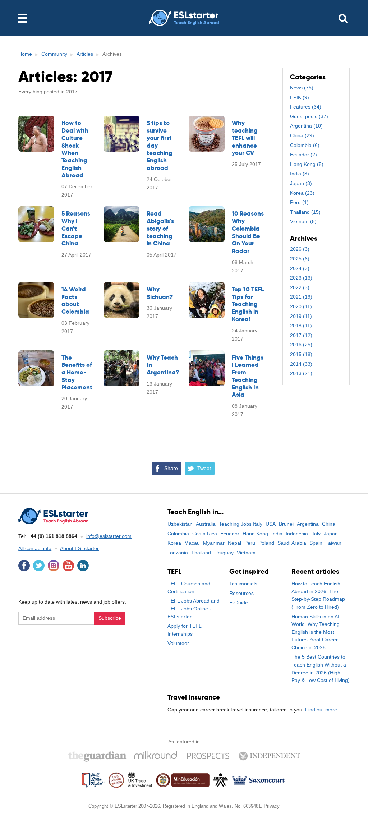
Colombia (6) (304, 145)
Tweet (204, 468)
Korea (174, 543)
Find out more (321, 710)
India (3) (299, 173)
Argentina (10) (306, 126)
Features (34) (305, 107)
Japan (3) (301, 183)
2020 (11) (301, 306)
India (276, 533)
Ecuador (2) (303, 154)
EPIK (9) (299, 97)
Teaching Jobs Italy (240, 524)
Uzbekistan (180, 524)
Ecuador (229, 533)
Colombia (178, 533)
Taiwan (333, 543)
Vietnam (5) (303, 221)
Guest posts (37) (309, 116)
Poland (266, 543)
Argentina (308, 524)
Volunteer (178, 643)
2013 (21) (301, 373)
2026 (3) (299, 249)
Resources (241, 593)
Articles (85, 54)
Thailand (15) (305, 212)
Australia (206, 524)
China (328, 524)
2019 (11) (301, 316)
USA (271, 524)
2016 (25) (301, 344)
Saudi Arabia (291, 543)
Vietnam (246, 552)
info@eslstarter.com (109, 536)
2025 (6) (299, 259)
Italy (316, 533)
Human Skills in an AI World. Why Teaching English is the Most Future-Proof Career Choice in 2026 (315, 632)
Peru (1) (299, 202)
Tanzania (177, 552)
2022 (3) (299, 287)
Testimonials (243, 583)
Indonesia (297, 533)
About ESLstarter (79, 548)
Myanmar (214, 543)
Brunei (286, 524)
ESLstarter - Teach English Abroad (184, 18)
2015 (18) (301, 354)
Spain (315, 543)
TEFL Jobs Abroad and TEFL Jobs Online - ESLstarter (193, 608)
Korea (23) (302, 193)
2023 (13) (301, 278)
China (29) (302, 135)
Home (25, 54)
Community (54, 54)
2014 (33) (301, 364)
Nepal (234, 543)
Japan (331, 533)
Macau (192, 543)
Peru (249, 543)
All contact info (34, 548)
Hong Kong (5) (306, 164)
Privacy (272, 806)
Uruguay (224, 552)
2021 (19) (301, 297)
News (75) (301, 88)
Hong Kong (255, 533)
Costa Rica (204, 533)
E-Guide (238, 602)
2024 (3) (299, 268)
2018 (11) (301, 325)
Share (171, 468)
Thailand (201, 552)
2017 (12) (301, 335)
